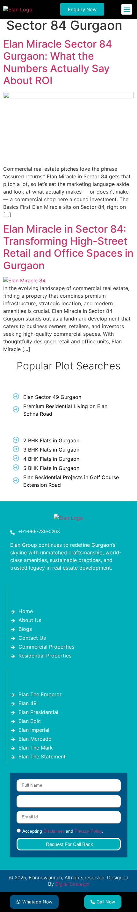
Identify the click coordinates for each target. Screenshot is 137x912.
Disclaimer (53, 831)
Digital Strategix (72, 884)
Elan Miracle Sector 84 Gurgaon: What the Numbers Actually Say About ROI (57, 62)
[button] (126, 9)
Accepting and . (62, 831)
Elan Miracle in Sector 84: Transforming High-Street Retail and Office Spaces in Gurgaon (68, 247)
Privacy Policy (88, 831)
